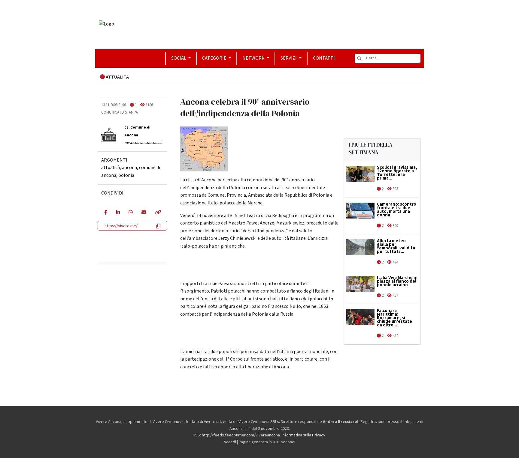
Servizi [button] (289, 58)
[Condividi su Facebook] (105, 213)
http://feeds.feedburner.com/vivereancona (241, 435)
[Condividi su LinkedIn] (118, 213)
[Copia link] (157, 213)
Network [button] (254, 58)
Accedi (230, 442)
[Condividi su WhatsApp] (130, 213)
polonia (126, 175)
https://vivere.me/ (121, 226)
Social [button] (179, 58)
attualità (110, 167)
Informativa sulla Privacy (303, 435)
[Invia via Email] (143, 213)
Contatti (324, 58)
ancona (129, 167)
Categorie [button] (214, 58)
